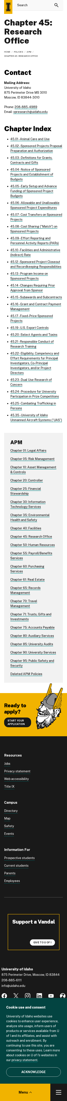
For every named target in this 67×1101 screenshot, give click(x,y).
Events (9, 833)
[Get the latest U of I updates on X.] (16, 996)
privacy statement (24, 1060)
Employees (12, 881)
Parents (9, 873)
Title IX (9, 786)
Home (7, 52)
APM (29, 52)
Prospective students (19, 858)
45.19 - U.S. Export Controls (29, 328)
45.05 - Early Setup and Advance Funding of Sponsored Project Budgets (33, 191)
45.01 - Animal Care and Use (30, 139)
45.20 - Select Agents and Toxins (33, 334)
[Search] (56, 5)
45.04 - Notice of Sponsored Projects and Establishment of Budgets (31, 174)
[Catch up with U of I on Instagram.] (27, 996)
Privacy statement (17, 771)
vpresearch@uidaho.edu (30, 112)
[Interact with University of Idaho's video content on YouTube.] (51, 996)
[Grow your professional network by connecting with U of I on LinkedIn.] (39, 996)
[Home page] (8, 7)
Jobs (7, 763)
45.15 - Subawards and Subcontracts (36, 297)
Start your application (16, 722)
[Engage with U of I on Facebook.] (4, 996)
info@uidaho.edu (13, 986)
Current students (16, 865)
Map (7, 818)
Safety (9, 826)
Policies (18, 52)
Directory (11, 811)
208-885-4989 (26, 107)
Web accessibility (16, 779)
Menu (23, 1092)
